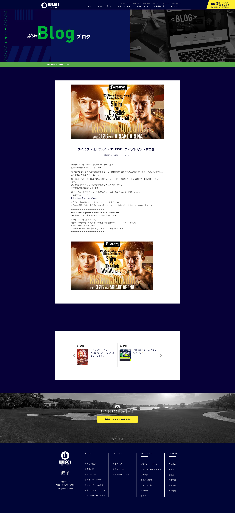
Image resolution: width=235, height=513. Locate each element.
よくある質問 (146, 3)
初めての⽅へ (104, 6)
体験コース (117, 464)
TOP (89, 6)
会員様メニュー (126, 3)
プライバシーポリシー (150, 464)
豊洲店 (171, 475)
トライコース (118, 469)
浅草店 (171, 469)
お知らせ (175, 6)
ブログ (143, 496)
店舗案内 (172, 464)
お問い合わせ (90, 474)
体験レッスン (124, 6)
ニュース (126, 155)
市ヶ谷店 (172, 485)
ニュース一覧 (146, 485)
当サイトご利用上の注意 (151, 469)
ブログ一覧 (59, 65)
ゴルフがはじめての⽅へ (95, 495)
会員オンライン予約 (93, 480)
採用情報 (136, 3)
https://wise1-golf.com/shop (84, 198)
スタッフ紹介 (175, 3)
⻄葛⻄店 (172, 480)
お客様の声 (159, 6)
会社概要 (144, 475)
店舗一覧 (141, 6)
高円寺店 (172, 491)
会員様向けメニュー (121, 474)
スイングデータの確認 (94, 485)
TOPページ (49, 65)
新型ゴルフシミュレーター (160, 3)
